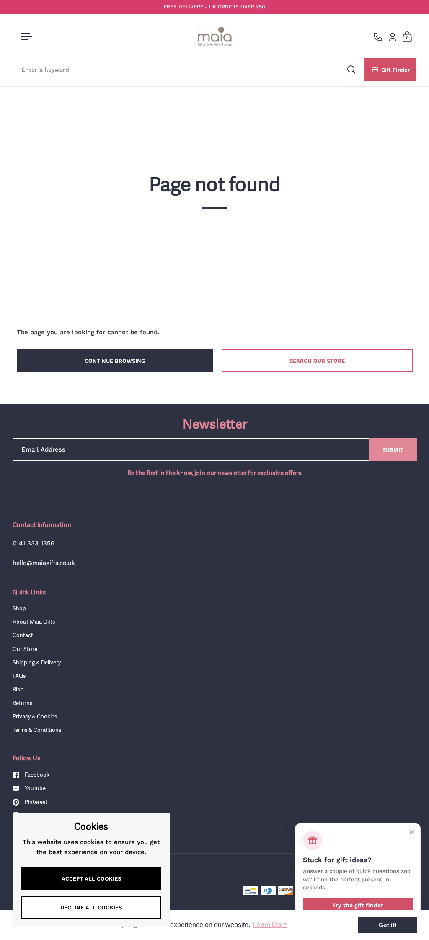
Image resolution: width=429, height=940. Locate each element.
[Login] (393, 37)
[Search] (351, 69)
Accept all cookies (91, 878)
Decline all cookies (91, 907)
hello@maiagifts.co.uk (44, 563)
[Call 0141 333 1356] (378, 37)
